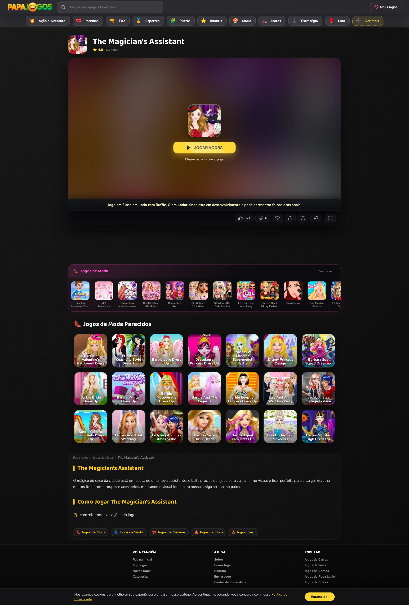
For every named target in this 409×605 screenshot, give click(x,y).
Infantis (211, 21)
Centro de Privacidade (230, 582)
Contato (220, 571)
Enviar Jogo (222, 576)
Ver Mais (367, 21)
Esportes (148, 21)
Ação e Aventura (47, 21)
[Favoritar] (277, 218)
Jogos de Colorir (316, 582)
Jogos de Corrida (317, 571)
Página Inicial (142, 559)
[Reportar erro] (315, 218)
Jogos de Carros (316, 559)
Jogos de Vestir (129, 532)
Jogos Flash (243, 532)
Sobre (218, 559)
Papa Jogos (80, 458)
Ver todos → (327, 271)
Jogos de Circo (208, 532)
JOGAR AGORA (208, 147)
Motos (271, 21)
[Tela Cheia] (330, 218)
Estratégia (305, 21)
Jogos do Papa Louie (320, 576)
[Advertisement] (204, 243)
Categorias (140, 576)
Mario (242, 21)
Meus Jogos (388, 7)
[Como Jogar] (303, 218)
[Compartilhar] (290, 218)
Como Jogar (223, 565)
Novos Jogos (142, 571)
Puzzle (180, 21)
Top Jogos (140, 565)
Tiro (117, 21)
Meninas (87, 21)
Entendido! (320, 597)
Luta (337, 21)
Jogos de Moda (94, 271)
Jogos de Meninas (169, 532)
